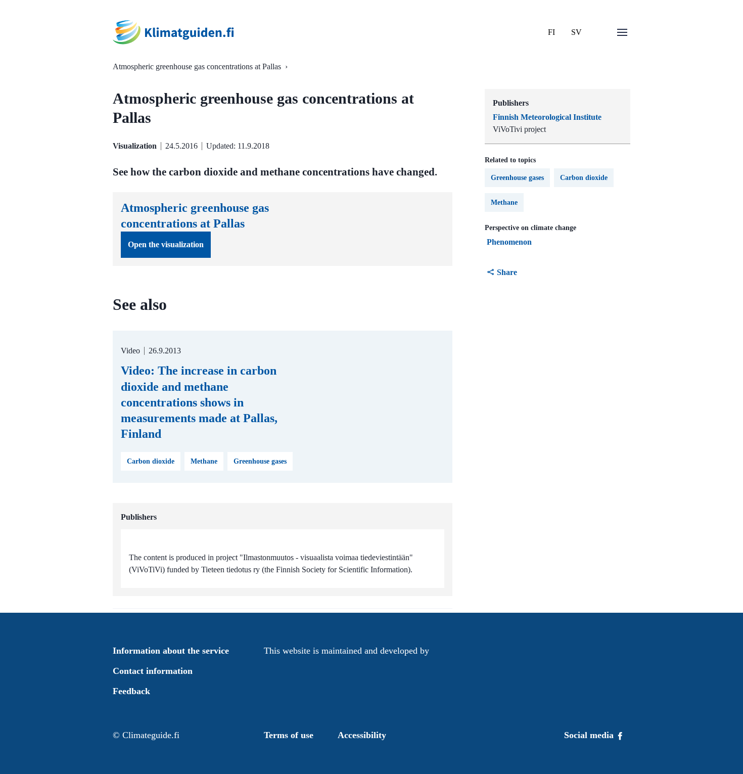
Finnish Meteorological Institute (547, 117)
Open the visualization (166, 244)
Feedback (131, 691)
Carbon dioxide (584, 177)
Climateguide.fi (150, 735)
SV (576, 32)
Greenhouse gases (517, 177)
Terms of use (288, 735)
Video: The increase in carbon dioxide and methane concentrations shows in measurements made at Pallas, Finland (199, 402)
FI (551, 32)
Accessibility (362, 735)
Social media (590, 735)
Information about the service (171, 651)
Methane (504, 202)
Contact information (153, 671)
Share (507, 272)
